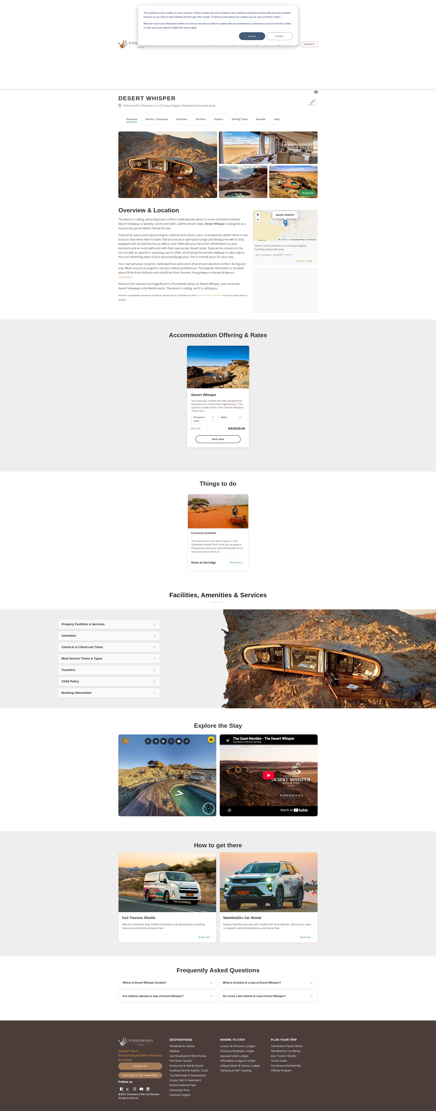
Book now (206, 937)
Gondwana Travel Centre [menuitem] (286, 1046)
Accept (252, 36)
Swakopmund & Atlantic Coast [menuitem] (188, 1070)
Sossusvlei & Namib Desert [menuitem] (186, 1065)
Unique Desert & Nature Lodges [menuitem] (240, 1065)
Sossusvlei (125, 277)
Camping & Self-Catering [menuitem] (235, 1070)
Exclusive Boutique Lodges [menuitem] (237, 1051)
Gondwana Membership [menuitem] (286, 1065)
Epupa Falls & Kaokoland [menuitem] (185, 1080)
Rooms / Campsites (157, 119)
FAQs (277, 119)
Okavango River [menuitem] (179, 1090)
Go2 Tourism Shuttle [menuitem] (284, 1056)
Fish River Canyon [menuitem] (180, 1060)
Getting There (240, 119)
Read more (236, 562)
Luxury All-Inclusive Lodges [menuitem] (237, 1046)
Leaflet (283, 239)
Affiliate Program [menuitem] (281, 1070)
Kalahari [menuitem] (174, 1051)
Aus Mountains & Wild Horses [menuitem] (187, 1056)
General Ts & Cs (128, 1051)
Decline (280, 36)
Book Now (218, 439)
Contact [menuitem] (309, 44)
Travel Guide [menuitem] (279, 1060)
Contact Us (140, 1066)
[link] (109, 658)
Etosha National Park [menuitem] (182, 1085)
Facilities (201, 119)
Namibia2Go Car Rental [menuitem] (285, 1051)
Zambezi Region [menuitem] (179, 1095)
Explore (218, 119)
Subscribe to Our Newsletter (140, 1075)
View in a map (304, 260)
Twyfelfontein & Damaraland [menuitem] (187, 1075)
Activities (181, 119)
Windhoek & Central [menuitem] (181, 1046)
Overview (131, 119)
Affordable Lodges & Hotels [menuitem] (237, 1060)
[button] (167, 164)
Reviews (261, 119)
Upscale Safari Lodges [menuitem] (234, 1056)
